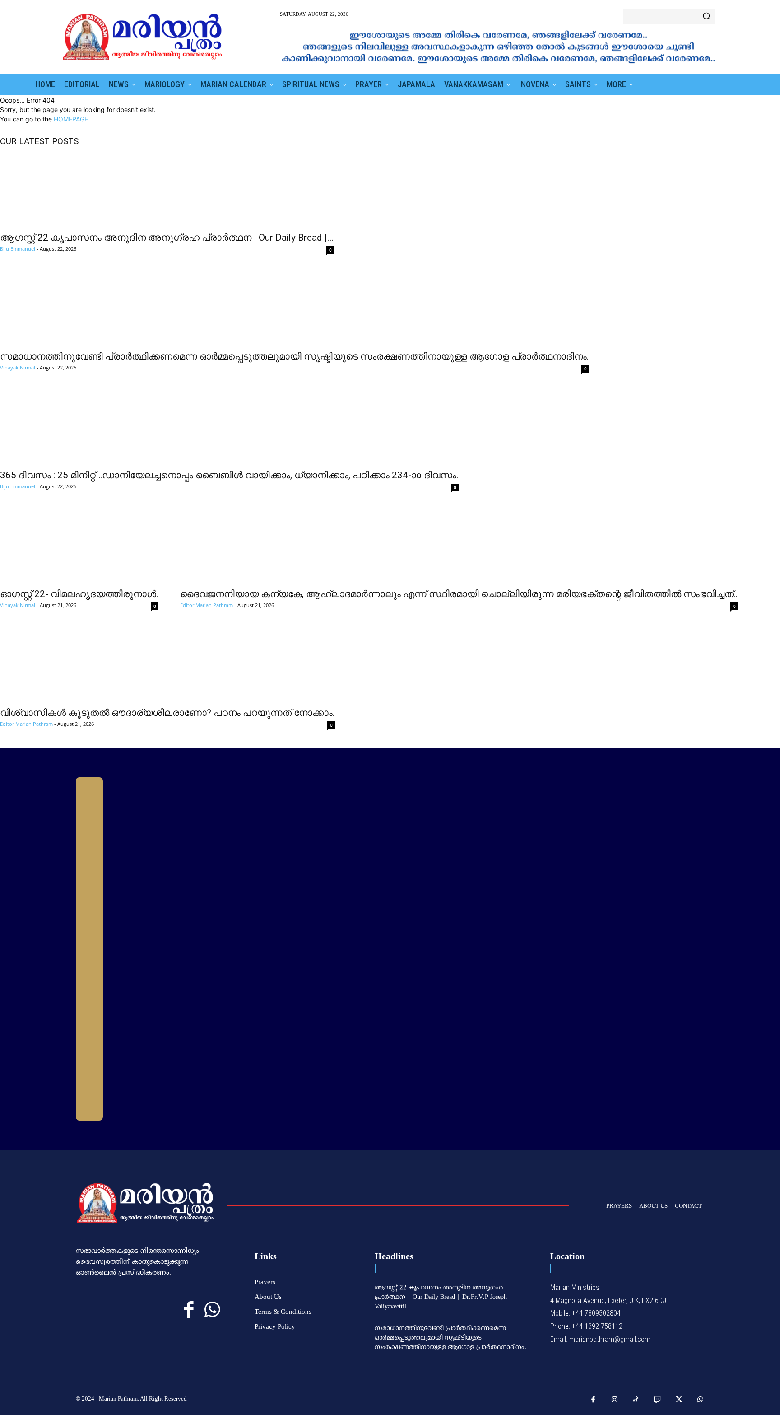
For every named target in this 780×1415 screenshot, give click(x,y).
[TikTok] (636, 1400)
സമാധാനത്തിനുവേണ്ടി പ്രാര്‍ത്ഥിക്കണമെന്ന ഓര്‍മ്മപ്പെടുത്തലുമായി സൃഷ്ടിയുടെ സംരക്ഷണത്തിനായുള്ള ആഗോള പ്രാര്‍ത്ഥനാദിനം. (294, 356)
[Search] (706, 16)
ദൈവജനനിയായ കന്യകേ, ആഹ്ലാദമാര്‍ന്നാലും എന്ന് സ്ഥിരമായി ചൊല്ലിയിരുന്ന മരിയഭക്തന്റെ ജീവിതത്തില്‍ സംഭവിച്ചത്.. (459, 593)
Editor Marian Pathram (206, 605)
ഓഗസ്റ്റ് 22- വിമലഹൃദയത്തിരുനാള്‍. (79, 593)
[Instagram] (614, 1400)
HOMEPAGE (71, 119)
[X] (678, 1400)
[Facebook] (189, 1310)
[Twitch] (657, 1400)
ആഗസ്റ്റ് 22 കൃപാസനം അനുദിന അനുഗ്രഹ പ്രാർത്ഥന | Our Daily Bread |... (167, 237)
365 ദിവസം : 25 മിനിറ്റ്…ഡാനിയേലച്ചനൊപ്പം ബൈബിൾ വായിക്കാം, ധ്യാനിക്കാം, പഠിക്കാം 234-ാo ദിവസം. (229, 475)
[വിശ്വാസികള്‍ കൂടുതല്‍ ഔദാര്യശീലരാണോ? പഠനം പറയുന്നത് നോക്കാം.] (167, 665)
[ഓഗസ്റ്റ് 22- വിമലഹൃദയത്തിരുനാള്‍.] (79, 546)
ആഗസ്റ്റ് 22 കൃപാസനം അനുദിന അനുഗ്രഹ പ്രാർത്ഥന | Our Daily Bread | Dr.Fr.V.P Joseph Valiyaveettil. (441, 1297)
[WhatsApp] (212, 1310)
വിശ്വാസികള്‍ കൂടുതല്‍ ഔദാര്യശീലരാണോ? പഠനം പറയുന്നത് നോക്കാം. (167, 712)
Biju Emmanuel (17, 248)
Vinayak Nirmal (17, 367)
